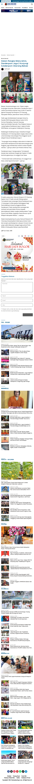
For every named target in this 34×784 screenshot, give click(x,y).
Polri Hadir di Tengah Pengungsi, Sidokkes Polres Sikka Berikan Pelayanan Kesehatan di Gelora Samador (21, 682)
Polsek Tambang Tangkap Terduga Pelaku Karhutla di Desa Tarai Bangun (21, 439)
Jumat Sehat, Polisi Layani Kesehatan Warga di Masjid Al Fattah (16, 677)
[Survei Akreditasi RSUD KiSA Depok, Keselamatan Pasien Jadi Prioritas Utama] (5, 690)
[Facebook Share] (19, 236)
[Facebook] (8, 771)
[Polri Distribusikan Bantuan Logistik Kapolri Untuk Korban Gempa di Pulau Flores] (25, 724)
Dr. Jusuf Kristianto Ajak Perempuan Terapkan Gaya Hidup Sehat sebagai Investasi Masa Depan (20, 711)
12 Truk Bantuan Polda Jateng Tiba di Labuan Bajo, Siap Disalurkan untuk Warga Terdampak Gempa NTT (16, 346)
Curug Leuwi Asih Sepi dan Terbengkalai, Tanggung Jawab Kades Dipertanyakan (20, 517)
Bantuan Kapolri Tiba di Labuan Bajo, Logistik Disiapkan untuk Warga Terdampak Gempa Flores (20, 351)
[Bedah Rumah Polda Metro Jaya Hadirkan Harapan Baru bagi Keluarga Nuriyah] (5, 374)
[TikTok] (23, 771)
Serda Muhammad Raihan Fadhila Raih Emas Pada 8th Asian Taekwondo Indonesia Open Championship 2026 (20, 625)
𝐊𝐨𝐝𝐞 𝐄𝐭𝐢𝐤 (24, 776)
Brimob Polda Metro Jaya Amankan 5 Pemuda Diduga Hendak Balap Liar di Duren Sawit (20, 425)
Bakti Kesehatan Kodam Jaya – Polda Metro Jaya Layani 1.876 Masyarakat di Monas (20, 697)
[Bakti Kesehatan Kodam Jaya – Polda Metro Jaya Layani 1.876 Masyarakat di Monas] (5, 698)
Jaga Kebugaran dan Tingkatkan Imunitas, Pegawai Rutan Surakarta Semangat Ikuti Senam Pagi (19, 632)
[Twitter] (11, 771)
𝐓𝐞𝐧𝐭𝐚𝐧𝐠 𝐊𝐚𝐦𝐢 (16, 776)
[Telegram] (26, 771)
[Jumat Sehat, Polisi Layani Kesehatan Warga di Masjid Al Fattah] (17, 664)
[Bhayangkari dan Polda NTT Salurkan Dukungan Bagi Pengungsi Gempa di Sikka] (5, 359)
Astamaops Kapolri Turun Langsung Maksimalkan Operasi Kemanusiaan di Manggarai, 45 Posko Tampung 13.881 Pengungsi (8, 762)
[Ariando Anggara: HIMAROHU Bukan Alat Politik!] (5, 583)
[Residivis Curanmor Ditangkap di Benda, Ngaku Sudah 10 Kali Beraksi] (5, 447)
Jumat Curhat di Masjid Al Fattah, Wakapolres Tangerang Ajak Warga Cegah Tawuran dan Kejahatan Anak (20, 380)
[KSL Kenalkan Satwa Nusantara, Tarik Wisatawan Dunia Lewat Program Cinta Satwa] (5, 511)
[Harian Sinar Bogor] (10, 4)
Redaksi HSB (7, 68)
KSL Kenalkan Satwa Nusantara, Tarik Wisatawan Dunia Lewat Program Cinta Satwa (20, 510)
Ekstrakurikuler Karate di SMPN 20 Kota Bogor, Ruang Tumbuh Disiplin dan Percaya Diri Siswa (15, 612)
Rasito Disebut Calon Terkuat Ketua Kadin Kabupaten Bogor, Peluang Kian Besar (15, 548)
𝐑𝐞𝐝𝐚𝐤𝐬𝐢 (9, 776)
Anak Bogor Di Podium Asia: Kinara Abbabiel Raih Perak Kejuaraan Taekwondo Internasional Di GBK (19, 618)
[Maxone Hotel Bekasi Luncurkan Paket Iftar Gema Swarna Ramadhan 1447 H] (5, 489)
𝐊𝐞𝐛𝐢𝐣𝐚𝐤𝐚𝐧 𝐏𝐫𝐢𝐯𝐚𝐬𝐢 (26, 777)
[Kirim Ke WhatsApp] (31, 236)
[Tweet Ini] (22, 236)
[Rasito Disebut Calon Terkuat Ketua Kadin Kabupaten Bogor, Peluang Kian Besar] (17, 535)
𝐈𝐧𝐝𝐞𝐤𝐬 (18, 777)
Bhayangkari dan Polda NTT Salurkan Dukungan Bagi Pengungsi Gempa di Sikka (21, 359)
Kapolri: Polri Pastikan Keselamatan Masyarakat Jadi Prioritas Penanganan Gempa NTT (25, 747)
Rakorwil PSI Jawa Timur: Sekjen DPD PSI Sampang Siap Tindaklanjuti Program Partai (21, 560)
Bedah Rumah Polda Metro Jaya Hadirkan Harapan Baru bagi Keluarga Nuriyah (21, 373)
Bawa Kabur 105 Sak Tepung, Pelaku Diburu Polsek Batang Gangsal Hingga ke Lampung (21, 432)
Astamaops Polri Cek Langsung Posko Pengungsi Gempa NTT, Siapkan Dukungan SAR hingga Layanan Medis (25, 762)
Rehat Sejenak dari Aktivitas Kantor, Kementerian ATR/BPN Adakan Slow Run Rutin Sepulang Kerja (21, 647)
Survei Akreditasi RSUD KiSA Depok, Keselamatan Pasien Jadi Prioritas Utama (21, 690)
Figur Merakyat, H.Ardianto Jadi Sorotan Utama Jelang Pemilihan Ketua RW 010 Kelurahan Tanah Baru (21, 553)
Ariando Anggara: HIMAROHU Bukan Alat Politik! (21, 582)
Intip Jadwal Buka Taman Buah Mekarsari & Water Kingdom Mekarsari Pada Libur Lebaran (14, 483)
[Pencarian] (32, 4)
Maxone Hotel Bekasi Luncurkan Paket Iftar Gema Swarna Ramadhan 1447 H (20, 488)
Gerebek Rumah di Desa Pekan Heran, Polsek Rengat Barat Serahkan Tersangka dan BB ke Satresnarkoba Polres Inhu (16, 412)
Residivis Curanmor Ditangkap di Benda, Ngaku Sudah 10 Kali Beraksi (21, 446)
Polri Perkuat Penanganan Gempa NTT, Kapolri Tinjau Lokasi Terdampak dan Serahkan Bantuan (8, 747)
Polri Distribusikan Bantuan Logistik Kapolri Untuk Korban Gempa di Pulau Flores (25, 732)
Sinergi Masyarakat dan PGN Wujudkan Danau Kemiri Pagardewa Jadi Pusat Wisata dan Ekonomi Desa (20, 496)
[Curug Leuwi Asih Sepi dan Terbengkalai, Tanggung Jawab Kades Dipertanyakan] (5, 518)
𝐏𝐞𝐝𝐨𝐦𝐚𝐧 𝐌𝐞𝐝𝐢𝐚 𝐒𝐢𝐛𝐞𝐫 (9, 777)
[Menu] (2, 4)
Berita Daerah (4, 58)
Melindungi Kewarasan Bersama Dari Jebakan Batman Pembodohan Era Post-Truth (21, 568)
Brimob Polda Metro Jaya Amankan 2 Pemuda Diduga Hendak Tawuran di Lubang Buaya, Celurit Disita (20, 418)
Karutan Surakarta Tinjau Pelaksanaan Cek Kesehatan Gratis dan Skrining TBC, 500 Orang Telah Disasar (20, 704)
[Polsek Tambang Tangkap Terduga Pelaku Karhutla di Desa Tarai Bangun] (5, 440)
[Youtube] (17, 771)
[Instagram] (14, 771)
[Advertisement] (17, 33)
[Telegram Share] (28, 236)
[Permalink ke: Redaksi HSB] (2, 69)
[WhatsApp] (20, 771)
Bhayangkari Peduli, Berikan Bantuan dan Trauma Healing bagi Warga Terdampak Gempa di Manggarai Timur (21, 366)
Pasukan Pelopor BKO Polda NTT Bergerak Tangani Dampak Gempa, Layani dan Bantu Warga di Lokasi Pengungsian (8, 732)
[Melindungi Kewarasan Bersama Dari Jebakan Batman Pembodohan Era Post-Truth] (5, 568)
